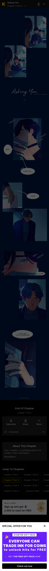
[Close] (44, 526)
